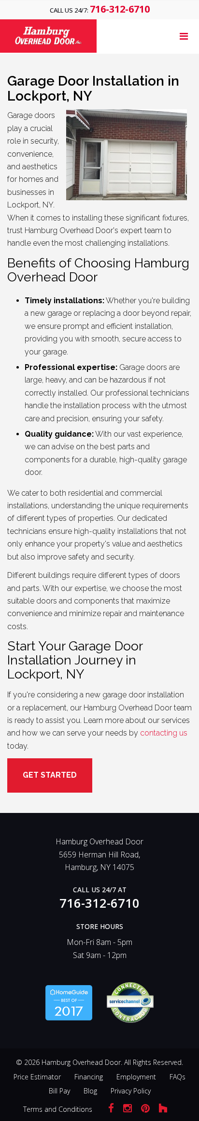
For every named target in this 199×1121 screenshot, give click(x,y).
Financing (88, 1076)
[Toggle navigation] (184, 36)
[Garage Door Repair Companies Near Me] (68, 1001)
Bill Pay (59, 1090)
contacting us (163, 733)
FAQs (177, 1076)
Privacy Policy (131, 1090)
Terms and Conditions (57, 1109)
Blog (90, 1090)
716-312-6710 (120, 8)
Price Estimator (37, 1076)
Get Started (50, 775)
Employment (136, 1076)
